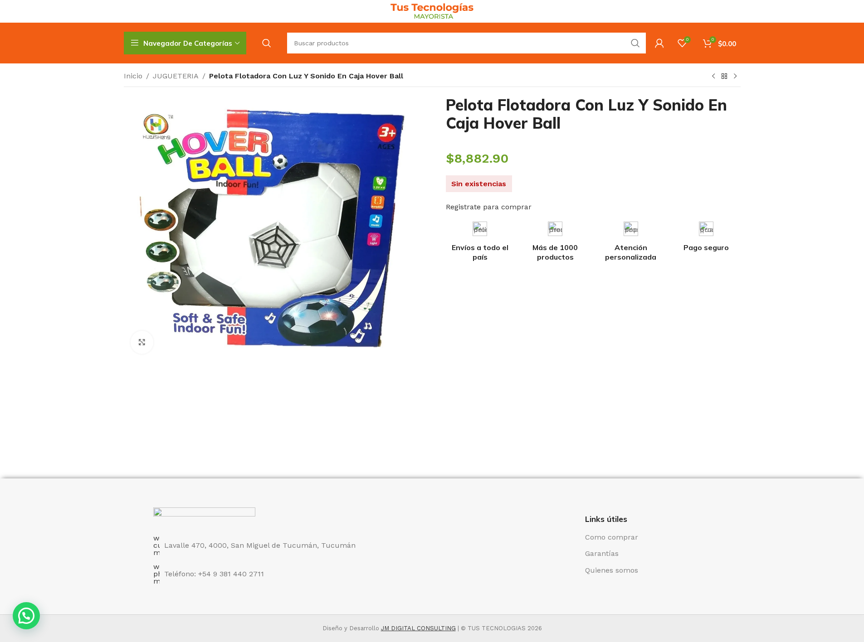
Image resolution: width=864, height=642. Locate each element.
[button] (26, 615)
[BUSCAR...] (635, 43)
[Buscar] (267, 43)
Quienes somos (611, 570)
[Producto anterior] (713, 76)
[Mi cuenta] (659, 43)
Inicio (133, 76)
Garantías (602, 553)
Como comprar (611, 537)
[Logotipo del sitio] (432, 10)
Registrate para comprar (489, 207)
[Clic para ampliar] (142, 342)
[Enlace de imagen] (204, 516)
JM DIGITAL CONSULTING (418, 628)
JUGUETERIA (176, 76)
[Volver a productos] (724, 76)
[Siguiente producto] (735, 76)
